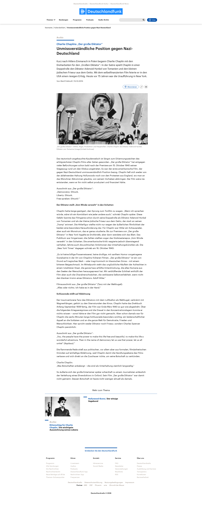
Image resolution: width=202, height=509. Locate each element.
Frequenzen (75, 477)
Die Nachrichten (52, 469)
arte (105, 485)
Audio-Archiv (103, 20)
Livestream (74, 463)
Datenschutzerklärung (93, 482)
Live (153, 20)
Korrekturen (141, 474)
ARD (85, 485)
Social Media (98, 466)
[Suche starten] (143, 20)
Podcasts (90, 20)
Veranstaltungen (121, 469)
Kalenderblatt (59, 28)
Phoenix (98, 485)
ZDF (91, 485)
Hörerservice (98, 463)
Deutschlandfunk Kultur (99, 4)
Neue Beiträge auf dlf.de (55, 474)
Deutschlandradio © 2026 (101, 493)
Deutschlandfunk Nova (119, 4)
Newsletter (119, 466)
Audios (73, 466)
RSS (116, 474)
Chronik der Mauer (116, 485)
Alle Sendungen (52, 466)
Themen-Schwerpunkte (55, 477)
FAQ (116, 463)
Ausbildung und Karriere (146, 469)
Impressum (129, 482)
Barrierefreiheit (143, 477)
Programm (77, 20)
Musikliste (119, 472)
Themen (50, 20)
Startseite (48, 28)
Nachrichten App (77, 474)
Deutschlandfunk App (79, 472)
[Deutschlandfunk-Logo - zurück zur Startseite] (101, 11)
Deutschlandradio (81, 4)
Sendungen (63, 20)
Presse (139, 466)
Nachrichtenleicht (53, 472)
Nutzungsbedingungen (114, 482)
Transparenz (141, 472)
